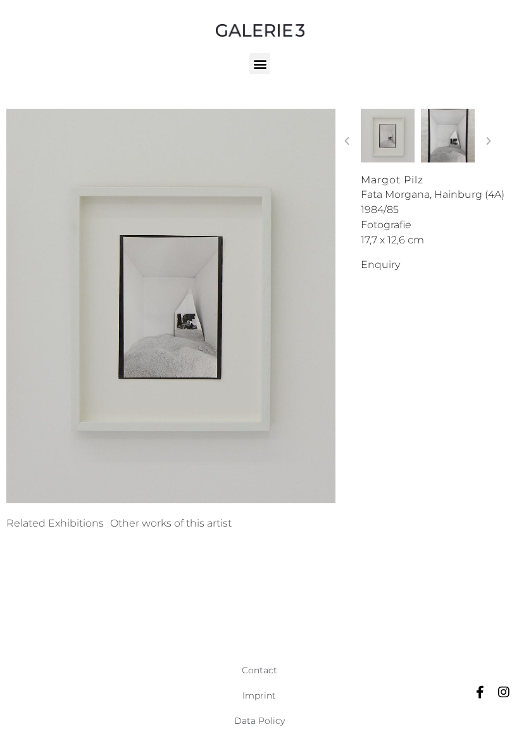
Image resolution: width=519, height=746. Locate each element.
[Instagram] (504, 692)
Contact (259, 670)
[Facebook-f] (480, 692)
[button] (259, 63)
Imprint (259, 695)
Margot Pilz (392, 180)
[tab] (55, 523)
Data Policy (259, 720)
